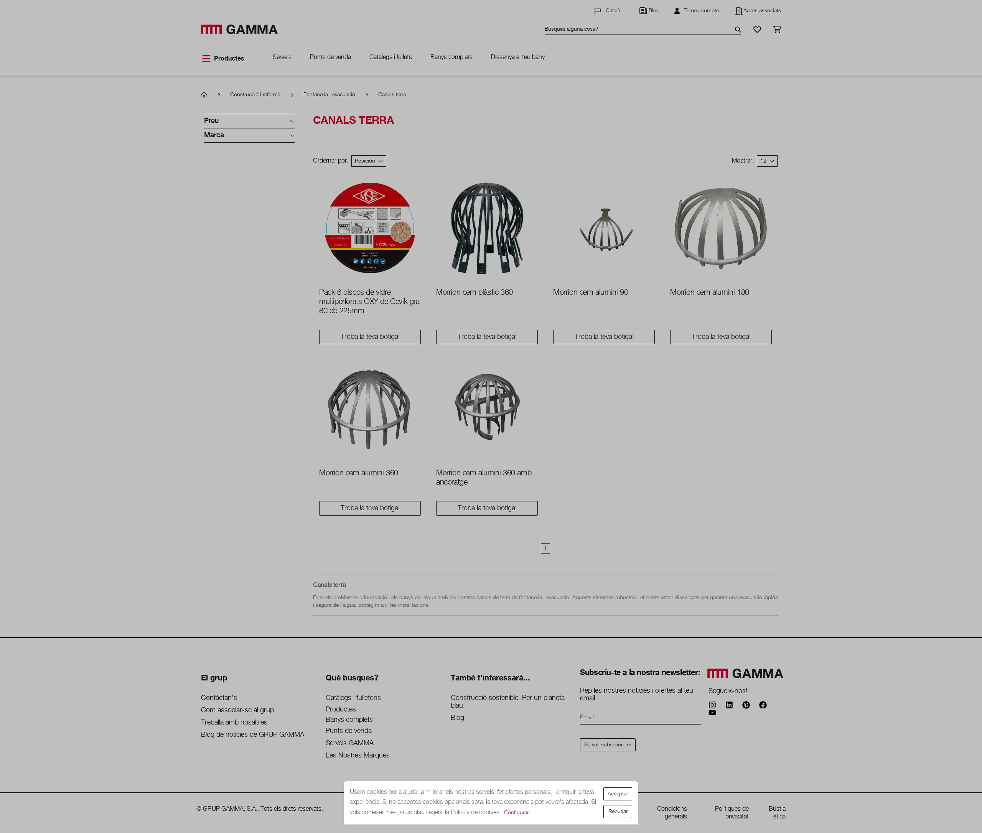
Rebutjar (618, 811)
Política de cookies (476, 812)
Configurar (516, 812)
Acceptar (618, 794)
